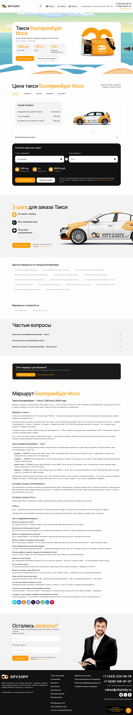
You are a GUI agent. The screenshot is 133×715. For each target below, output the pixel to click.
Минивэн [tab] (49, 93)
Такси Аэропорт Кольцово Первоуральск (64, 280)
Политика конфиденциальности (88, 683)
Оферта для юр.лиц (83, 676)
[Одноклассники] (24, 602)
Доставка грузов (57, 694)
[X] (33, 602)
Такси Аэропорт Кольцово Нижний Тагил (29, 280)
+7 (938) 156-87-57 (123, 6)
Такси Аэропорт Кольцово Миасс (95, 275)
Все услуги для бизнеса (46, 374)
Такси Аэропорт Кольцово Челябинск (56, 270)
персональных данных (44, 659)
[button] (66, 137)
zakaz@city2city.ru (125, 9)
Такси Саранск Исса (40, 310)
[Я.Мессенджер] (14, 602)
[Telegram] (28, 602)
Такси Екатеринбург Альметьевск (78, 284)
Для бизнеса (56, 690)
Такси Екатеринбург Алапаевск (49, 284)
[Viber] (38, 602)
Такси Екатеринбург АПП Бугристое (27, 289)
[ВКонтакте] (19, 602)
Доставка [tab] (61, 93)
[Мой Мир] (47, 602)
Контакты (54, 683)
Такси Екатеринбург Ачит (23, 284)
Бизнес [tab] (39, 93)
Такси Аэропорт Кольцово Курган (66, 275)
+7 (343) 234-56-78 (123, 4)
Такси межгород (57, 676)
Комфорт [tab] (15, 93)
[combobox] (38, 159)
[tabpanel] (66, 120)
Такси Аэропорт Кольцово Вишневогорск (100, 280)
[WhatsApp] (42, 602)
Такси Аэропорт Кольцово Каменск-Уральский (31, 275)
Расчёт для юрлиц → (25, 375)
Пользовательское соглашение (87, 679)
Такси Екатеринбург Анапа (105, 284)
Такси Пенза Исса (20, 310)
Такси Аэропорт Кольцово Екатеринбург (89, 270)
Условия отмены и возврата (86, 686)
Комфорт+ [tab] (28, 93)
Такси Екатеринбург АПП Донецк (58, 289)
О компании (55, 679)
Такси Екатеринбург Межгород (25, 270)
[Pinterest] (52, 602)
